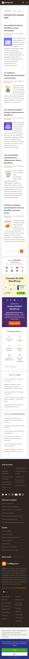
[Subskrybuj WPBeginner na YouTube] (17, 267)
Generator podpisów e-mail (9, 519)
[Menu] (26, 2)
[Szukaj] (23, 2)
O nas (3, 468)
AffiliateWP (18, 621)
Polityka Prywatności (21, 468)
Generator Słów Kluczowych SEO (11, 510)
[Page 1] (9, 454)
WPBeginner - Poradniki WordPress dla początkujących (7, 2)
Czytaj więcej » (13, 65)
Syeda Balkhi (5, 575)
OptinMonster (6, 596)
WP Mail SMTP (6, 609)
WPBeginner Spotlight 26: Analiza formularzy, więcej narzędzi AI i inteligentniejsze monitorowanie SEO (13, 386)
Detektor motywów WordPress (10, 506)
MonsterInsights (6, 606)
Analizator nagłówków (8, 513)
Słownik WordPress (7, 534)
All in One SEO (6, 603)
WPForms (4, 600)
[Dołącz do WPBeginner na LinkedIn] (17, 270)
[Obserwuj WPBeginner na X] (12, 267)
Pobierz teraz (14, 323)
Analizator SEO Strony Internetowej (12, 516)
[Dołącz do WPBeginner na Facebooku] (6, 267)
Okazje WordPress (7, 540)
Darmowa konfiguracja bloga (10, 550)
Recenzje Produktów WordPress (11, 537)
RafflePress (18, 611)
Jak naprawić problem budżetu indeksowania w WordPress (14, 112)
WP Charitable (19, 618)
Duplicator (18, 596)
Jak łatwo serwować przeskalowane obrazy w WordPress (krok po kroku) (14, 209)
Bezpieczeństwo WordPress (9, 547)
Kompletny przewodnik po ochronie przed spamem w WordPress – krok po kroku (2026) (14, 399)
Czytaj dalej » (15, 147)
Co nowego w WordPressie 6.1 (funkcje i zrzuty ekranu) (14, 75)
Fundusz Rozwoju (20, 485)
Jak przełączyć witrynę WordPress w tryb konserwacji (13, 28)
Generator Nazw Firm (8, 503)
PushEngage (18, 614)
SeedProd (4, 615)
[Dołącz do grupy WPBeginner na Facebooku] (6, 270)
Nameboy (4, 619)
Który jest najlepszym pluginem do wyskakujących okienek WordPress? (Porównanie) (13, 438)
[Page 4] (20, 454)
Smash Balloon (6, 612)
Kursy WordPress (6, 531)
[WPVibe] (14, 286)
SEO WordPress (6, 544)
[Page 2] (13, 454)
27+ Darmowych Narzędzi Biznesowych (13, 522)
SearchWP (18, 608)
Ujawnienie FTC (19, 477)
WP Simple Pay (19, 600)
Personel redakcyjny (12, 33)
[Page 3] (16, 454)
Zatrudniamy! (22, 588)
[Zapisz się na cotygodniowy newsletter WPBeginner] (22, 270)
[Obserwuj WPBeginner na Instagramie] (22, 267)
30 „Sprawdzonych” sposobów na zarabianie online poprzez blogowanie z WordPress (14, 420)
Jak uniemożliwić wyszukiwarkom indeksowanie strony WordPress (12, 159)
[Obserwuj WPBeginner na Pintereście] (12, 270)
